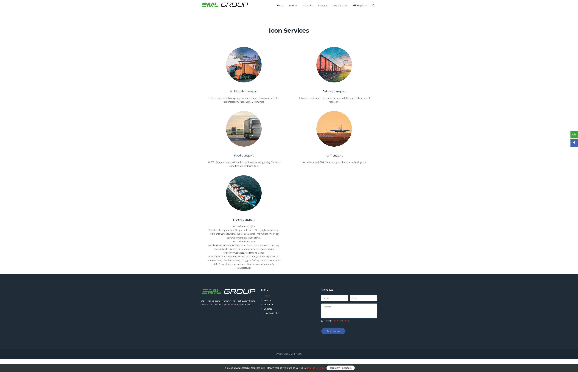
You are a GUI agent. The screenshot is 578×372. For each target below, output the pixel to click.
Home (267, 296)
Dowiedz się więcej (315, 367)
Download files (271, 312)
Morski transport (243, 219)
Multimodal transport (244, 91)
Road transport (244, 155)
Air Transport (334, 155)
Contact (268, 308)
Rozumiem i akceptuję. (340, 367)
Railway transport (334, 91)
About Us (268, 304)
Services (268, 300)
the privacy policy (341, 320)
